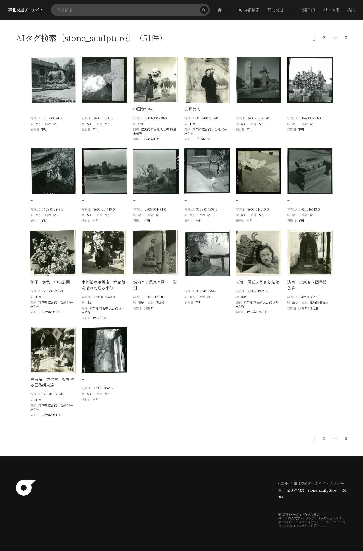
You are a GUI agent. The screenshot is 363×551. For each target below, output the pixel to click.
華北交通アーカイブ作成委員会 (299, 514)
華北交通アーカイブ (309, 483)
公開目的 (307, 10)
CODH (283, 483)
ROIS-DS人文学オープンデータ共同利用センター (311, 518)
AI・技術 (331, 10)
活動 (351, 10)
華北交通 (275, 10)
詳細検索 (252, 10)
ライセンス (297, 525)
